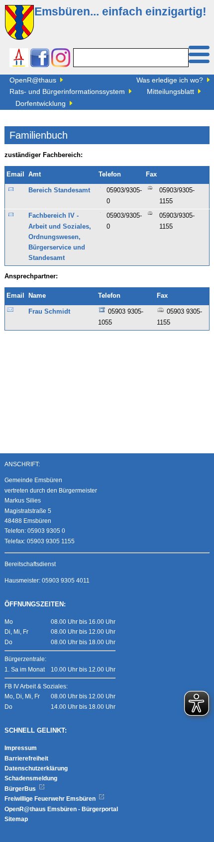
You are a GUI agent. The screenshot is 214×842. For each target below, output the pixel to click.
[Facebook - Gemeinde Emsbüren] (39, 59)
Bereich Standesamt (59, 190)
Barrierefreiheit (26, 758)
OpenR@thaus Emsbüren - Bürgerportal (61, 809)
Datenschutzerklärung (36, 768)
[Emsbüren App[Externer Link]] (18, 59)
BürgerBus (20, 788)
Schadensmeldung (30, 778)
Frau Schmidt (49, 311)
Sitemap (16, 819)
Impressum (20, 748)
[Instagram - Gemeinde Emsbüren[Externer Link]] (60, 59)
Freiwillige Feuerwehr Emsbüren (50, 798)
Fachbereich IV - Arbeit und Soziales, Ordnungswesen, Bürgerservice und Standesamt (59, 236)
